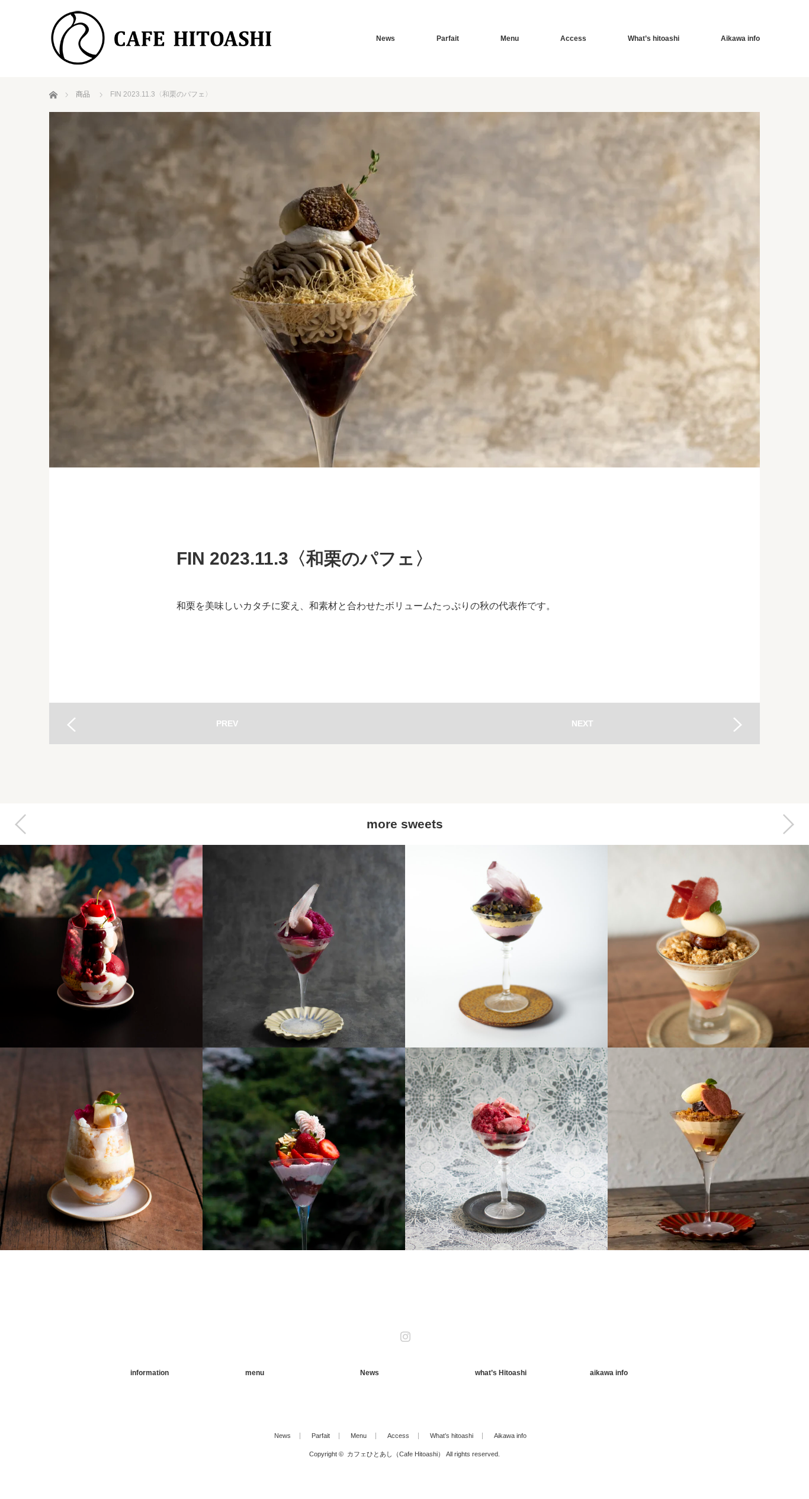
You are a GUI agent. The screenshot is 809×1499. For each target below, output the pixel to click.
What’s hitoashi (653, 38)
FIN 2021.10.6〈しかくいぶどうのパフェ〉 (506, 946)
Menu (509, 38)
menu (254, 1372)
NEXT (582, 723)
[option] (101, 1047)
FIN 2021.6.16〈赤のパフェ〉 (101, 946)
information (149, 1372)
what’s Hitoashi (501, 1372)
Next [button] (788, 824)
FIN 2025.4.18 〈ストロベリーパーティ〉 (304, 1149)
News (385, 38)
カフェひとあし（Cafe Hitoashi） (395, 1454)
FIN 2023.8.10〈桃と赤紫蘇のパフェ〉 (304, 946)
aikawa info (609, 1372)
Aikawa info (740, 38)
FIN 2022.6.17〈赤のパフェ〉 (506, 1149)
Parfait (447, 38)
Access (573, 38)
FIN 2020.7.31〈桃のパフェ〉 (101, 1149)
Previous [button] (20, 824)
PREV (227, 723)
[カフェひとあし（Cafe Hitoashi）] (161, 38)
